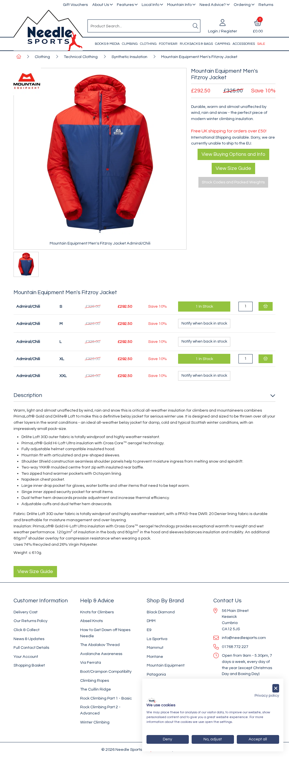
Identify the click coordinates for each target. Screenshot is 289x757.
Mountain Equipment (166, 665)
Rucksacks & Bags (196, 44)
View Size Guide (233, 168)
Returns (266, 5)
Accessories (244, 44)
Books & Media (107, 44)
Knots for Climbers (97, 612)
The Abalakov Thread (100, 645)
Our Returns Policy (30, 621)
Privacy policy (267, 696)
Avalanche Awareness (101, 654)
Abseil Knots (91, 621)
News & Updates (29, 639)
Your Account (26, 656)
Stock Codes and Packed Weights (233, 182)
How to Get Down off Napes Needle (105, 633)
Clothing (148, 44)
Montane (155, 656)
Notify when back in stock (204, 323)
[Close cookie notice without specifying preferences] (275, 688)
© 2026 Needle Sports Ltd (124, 749)
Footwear (168, 44)
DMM (151, 621)
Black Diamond (161, 612)
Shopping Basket (29, 665)
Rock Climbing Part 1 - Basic (106, 698)
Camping (222, 44)
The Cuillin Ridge (95, 689)
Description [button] (28, 395)
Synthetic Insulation (129, 57)
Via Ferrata (90, 662)
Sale (261, 44)
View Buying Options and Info (233, 154)
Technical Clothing (81, 57)
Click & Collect (27, 630)
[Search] (195, 25)
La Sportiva (157, 639)
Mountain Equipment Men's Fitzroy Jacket (199, 57)
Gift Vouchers (75, 5)
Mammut (155, 647)
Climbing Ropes (94, 680)
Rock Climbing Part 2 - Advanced (100, 710)
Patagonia (156, 674)
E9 (149, 630)
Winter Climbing (95, 722)
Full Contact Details (31, 647)
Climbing (130, 44)
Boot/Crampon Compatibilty (106, 671)
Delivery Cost (26, 612)
